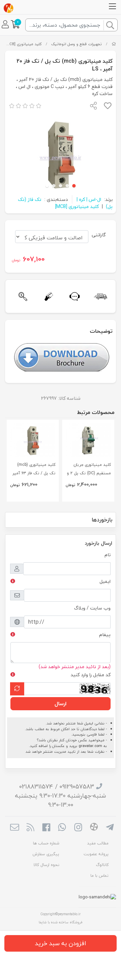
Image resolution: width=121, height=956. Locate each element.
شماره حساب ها (46, 843)
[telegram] (109, 828)
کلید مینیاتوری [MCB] (23, 44)
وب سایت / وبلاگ (92, 608)
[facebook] (46, 828)
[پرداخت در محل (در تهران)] (48, 296)
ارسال (60, 703)
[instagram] (78, 828)
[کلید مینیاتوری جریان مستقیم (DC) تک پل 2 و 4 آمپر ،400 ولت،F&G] (88, 440)
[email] (14, 828)
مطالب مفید (98, 843)
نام (108, 554)
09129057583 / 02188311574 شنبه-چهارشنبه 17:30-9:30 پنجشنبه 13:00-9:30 (60, 795)
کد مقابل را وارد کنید (91, 674)
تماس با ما (99, 875)
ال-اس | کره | (89, 199)
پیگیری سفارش (46, 854)
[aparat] (93, 828)
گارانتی (99, 235)
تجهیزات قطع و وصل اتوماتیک (76, 44)
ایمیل (105, 581)
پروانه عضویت (96, 854)
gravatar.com (90, 746)
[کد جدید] (17, 688)
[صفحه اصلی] (114, 44)
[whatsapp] (62, 828)
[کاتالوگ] (61, 356)
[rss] (30, 828)
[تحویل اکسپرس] (99, 296)
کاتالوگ (102, 864)
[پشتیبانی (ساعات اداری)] (73, 296)
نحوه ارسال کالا (46, 864)
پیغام (105, 634)
